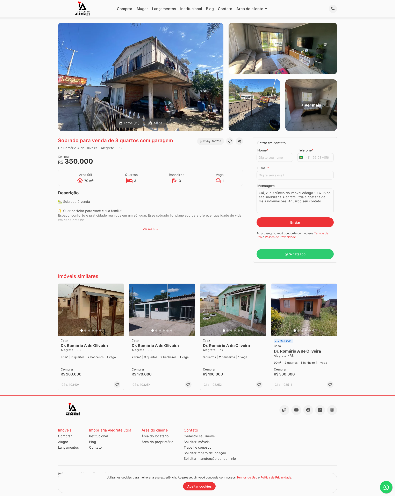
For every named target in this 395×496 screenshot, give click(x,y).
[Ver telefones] (333, 9)
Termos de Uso (247, 477)
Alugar (142, 9)
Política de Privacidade (280, 237)
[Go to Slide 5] (96, 330)
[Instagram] (332, 410)
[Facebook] (308, 410)
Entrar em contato (271, 143)
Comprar (124, 9)
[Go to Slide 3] (89, 330)
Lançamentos (164, 9)
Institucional (191, 9)
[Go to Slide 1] (81, 330)
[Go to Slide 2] (85, 330)
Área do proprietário (157, 442)
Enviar (295, 222)
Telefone (305, 150)
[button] (91, 310)
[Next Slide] (119, 310)
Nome (262, 150)
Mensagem (266, 186)
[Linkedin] (320, 410)
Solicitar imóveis (196, 442)
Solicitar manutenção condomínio (210, 458)
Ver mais (149, 229)
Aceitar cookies (199, 486)
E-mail (263, 168)
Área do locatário (155, 436)
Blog (210, 9)
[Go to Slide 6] (100, 330)
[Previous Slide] (62, 310)
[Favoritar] (230, 141)
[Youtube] (296, 410)
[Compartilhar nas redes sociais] (239, 141)
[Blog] (284, 410)
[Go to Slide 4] (93, 330)
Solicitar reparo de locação (205, 453)
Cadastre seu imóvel (200, 436)
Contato (225, 9)
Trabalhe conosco (197, 447)
